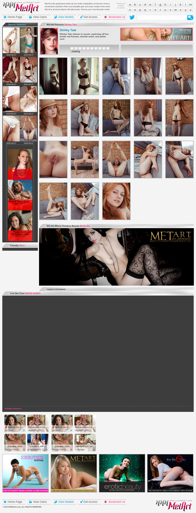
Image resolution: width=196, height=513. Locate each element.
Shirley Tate (68, 30)
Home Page (15, 17)
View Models (66, 17)
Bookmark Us (117, 17)
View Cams (40, 17)
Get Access (90, 17)
